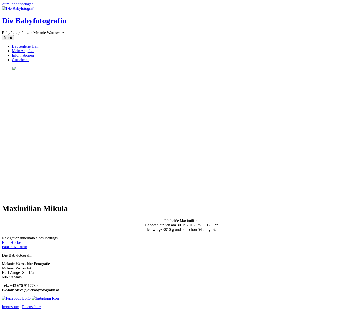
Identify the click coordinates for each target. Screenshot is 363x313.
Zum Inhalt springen (18, 4)
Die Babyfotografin (34, 20)
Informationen (23, 55)
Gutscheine (20, 60)
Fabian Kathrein (14, 247)
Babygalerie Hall (25, 46)
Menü (8, 38)
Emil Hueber (12, 242)
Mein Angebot (23, 51)
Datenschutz (31, 307)
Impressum (10, 307)
